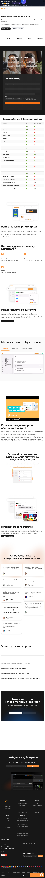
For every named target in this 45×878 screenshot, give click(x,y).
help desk (28, 61)
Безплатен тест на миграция (7, 320)
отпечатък (37, 812)
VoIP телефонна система (22, 824)
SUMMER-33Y (17, 5)
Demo (8, 803)
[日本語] (29, 866)
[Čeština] (6, 866)
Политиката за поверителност (27, 105)
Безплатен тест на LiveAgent (7, 536)
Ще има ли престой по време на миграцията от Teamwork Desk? (15, 673)
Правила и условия (16, 872)
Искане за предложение (22, 812)
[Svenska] (10, 867)
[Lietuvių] (31, 866)
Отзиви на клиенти (37, 807)
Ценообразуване (8, 806)
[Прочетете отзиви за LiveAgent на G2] (4, 855)
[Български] (4, 866)
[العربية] (2, 866)
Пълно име (7, 82)
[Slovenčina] (6, 867)
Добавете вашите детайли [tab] (26, 348)
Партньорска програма (37, 810)
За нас (37, 803)
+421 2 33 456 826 (7, 841)
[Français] (21, 866)
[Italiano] (27, 866)
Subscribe (40, 856)
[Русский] (4, 867)
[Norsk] (37, 866)
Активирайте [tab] (5, 348)
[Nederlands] (35, 866)
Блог (8, 818)
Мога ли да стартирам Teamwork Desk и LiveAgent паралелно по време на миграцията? (20, 678)
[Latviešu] (33, 866)
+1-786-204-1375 (6, 846)
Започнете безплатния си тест (15, 712)
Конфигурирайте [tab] (14, 348)
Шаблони (8, 825)
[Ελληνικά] (12, 866)
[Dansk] (8, 866)
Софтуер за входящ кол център (22, 828)
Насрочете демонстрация (33, 766)
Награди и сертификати (37, 805)
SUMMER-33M (6, 5)
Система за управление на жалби (22, 830)
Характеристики (8, 808)
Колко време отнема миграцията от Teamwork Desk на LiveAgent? (15, 663)
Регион (6, 96)
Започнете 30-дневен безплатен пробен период (16, 766)
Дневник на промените (22, 810)
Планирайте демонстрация (18, 28)
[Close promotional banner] (44, 1)
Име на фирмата (8, 91)
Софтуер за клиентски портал (22, 833)
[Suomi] (19, 866)
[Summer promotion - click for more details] (22, 3)
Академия (8, 822)
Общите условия (18, 105)
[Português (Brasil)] (41, 866)
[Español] (15, 866)
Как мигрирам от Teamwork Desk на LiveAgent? (11, 652)
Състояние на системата (22, 807)
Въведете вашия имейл (9, 86)
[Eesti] (17, 866)
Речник (8, 820)
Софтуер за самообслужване (22, 826)
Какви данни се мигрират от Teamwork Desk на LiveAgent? (14, 658)
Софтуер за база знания (22, 818)
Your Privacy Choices (29, 875)
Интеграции (8, 810)
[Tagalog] (12, 867)
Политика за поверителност (37, 872)
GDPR (18, 874)
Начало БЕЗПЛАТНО (6, 28)
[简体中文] (15, 867)
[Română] (2, 867)
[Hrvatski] (23, 866)
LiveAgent (12, 20)
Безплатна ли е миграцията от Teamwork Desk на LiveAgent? (14, 668)
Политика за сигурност (26, 872)
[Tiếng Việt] (13, 867)
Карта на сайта (24, 874)
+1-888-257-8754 (6, 844)
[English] (13, 866)
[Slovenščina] (8, 867)
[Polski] (39, 866)
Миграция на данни (22, 805)
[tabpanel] (22, 366)
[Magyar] (25, 866)
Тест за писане (8, 827)
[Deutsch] (10, 866)
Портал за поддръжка (22, 803)
